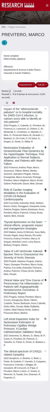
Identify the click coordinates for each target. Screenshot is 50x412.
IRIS (4, 27)
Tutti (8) (41, 85)
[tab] (7, 103)
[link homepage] (19, 5)
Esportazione (25, 85)
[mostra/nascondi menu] (47, 5)
